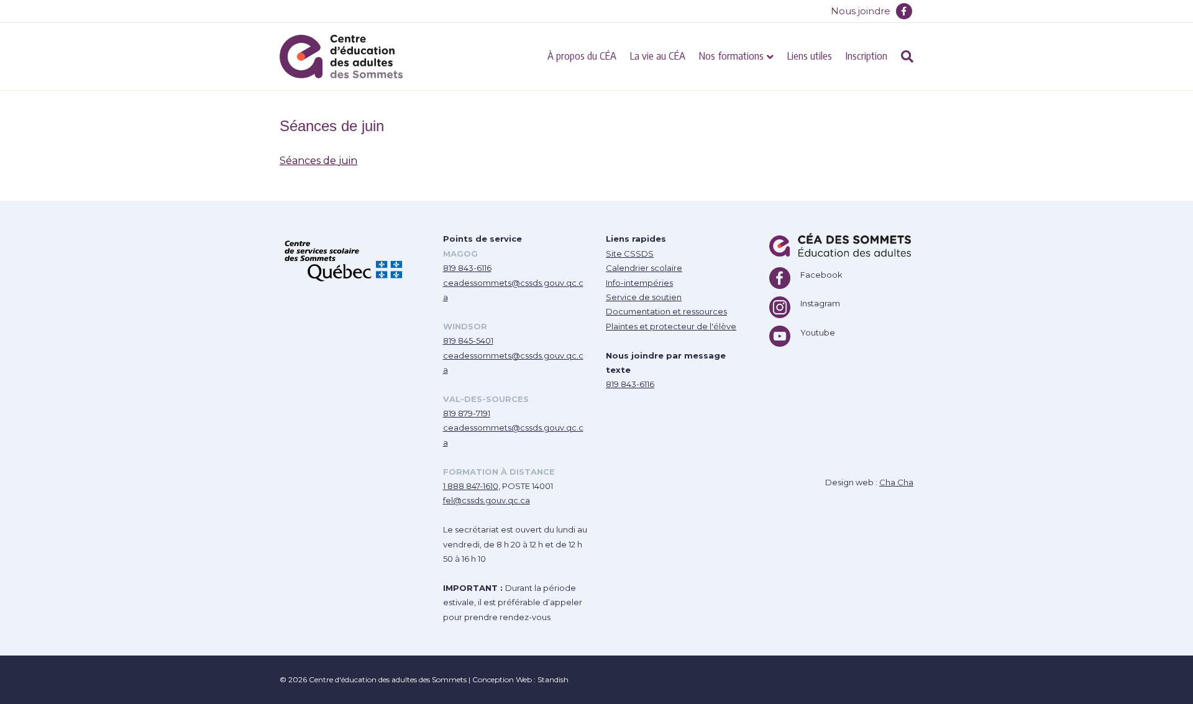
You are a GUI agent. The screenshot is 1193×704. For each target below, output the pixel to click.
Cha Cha (896, 482)
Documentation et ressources (666, 311)
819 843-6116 (467, 268)
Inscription (866, 55)
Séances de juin (318, 161)
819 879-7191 (466, 413)
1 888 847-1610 (470, 486)
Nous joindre (860, 11)
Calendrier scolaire (644, 268)
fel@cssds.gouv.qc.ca (486, 500)
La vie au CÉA (657, 55)
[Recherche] (903, 56)
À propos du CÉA (581, 55)
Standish (553, 679)
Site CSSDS (630, 253)
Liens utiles (809, 55)
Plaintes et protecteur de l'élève (671, 326)
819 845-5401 (468, 340)
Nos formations (731, 55)
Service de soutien (644, 297)
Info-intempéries (639, 283)
